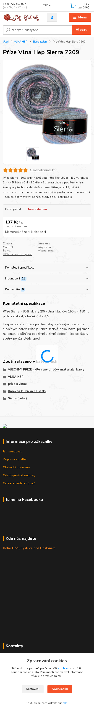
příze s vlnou (17, 384)
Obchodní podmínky (16, 467)
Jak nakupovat (12, 451)
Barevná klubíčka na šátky (27, 391)
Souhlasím (60, 689)
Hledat (81, 30)
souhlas (63, 668)
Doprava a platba (14, 459)
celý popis (65, 197)
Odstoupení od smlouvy (19, 475)
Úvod (6, 41)
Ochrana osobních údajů (19, 483)
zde (65, 703)
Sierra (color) (40, 41)
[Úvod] (21, 17)
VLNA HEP (20, 41)
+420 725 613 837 (14, 4)
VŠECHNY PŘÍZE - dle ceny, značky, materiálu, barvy (46, 370)
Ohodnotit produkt (42, 170)
